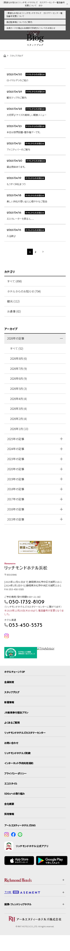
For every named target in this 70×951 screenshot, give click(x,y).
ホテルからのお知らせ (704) (24, 291)
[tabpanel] (35, 547)
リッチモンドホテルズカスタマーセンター (25, 732)
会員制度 (9, 682)
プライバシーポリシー (15, 773)
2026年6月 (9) (18, 378)
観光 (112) (13, 301)
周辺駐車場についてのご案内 (19, 22)
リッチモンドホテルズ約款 (17, 753)
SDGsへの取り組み (14, 793)
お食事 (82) (14, 311)
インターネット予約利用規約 (18, 763)
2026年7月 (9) (18, 369)
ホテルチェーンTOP (14, 671)
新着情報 (9, 702)
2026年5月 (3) (18, 389)
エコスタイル (10, 783)
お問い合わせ (11, 743)
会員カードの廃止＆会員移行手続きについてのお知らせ (30, 27)
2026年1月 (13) (19, 429)
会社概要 (9, 804)
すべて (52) (16, 348)
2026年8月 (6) (18, 358)
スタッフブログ (11, 692)
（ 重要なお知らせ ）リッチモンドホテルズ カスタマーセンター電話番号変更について (34, 14)
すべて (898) (14, 281)
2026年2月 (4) (18, 419)
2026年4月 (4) (18, 399)
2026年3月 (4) (18, 409)
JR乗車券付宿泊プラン (16, 712)
